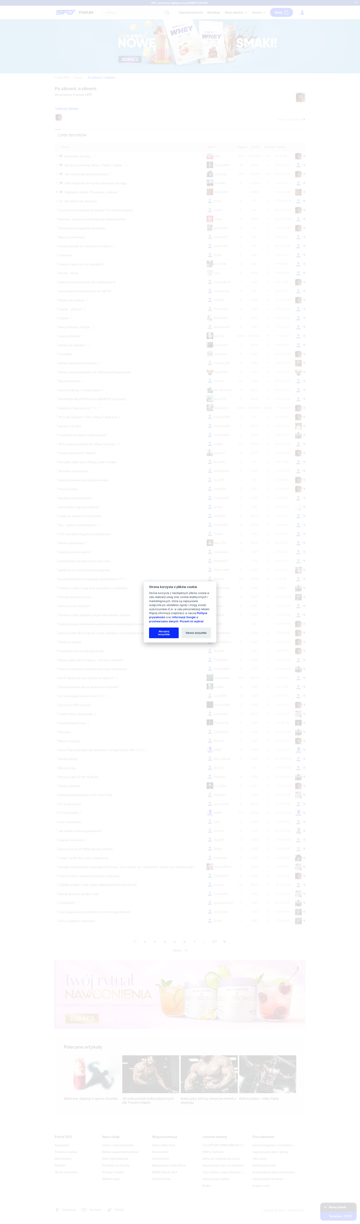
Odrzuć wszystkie (196, 632)
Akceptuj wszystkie (164, 633)
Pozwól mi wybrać (192, 621)
